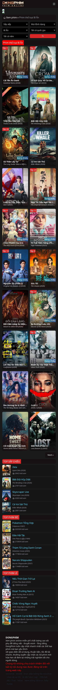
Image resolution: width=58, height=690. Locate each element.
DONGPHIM (12, 637)
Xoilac (10, 683)
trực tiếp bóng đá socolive (38, 673)
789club (43, 677)
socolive (10, 673)
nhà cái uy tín (14, 677)
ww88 (19, 673)
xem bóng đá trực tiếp (36, 680)
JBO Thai (11, 680)
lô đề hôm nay (30, 677)
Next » (50, 455)
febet (20, 680)
